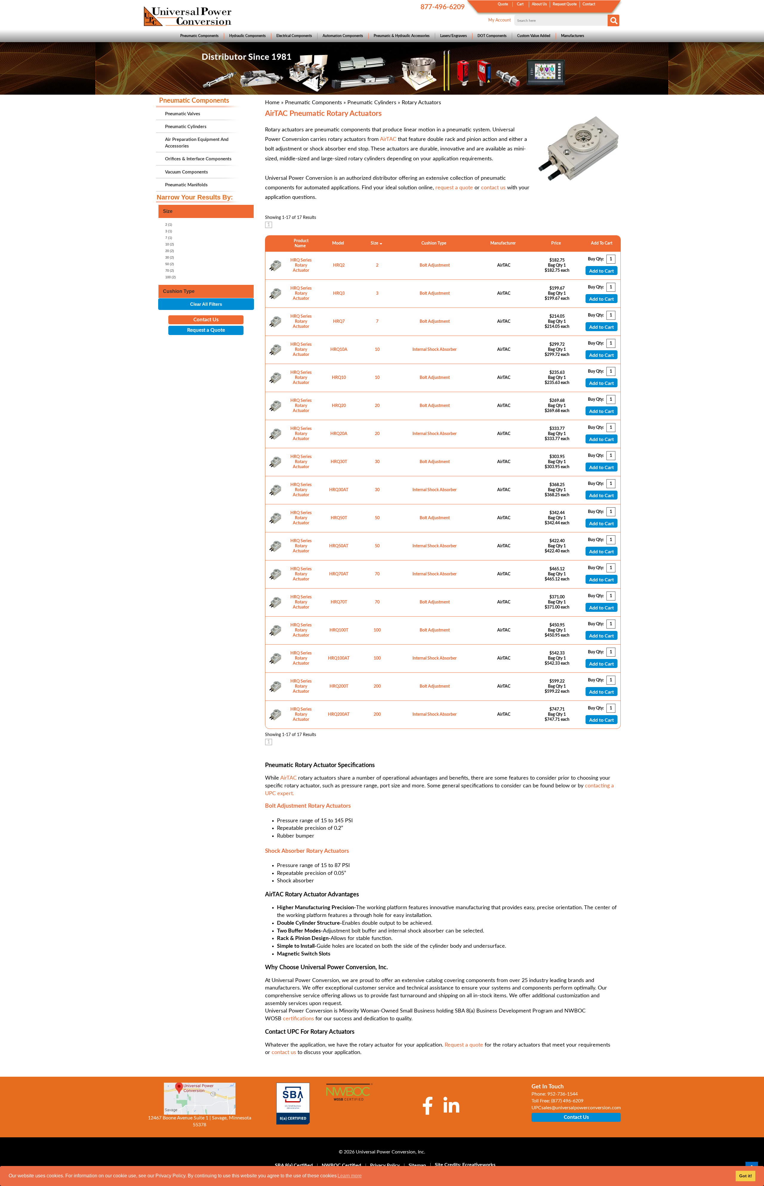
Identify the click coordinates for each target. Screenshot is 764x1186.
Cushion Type (434, 243)
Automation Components (343, 36)
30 (377, 462)
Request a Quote (206, 330)
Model (339, 243)
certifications (298, 1018)
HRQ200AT (338, 714)
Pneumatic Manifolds (186, 185)
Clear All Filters (206, 304)
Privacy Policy (385, 1165)
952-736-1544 (562, 1094)
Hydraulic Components (247, 36)
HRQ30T (339, 462)
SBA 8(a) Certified (294, 1165)
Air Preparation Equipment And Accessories (197, 142)
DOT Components (492, 36)
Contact (589, 4)
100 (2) (170, 277)
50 (377, 518)
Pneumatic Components (199, 36)
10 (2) (169, 244)
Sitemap (417, 1165)
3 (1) (168, 231)
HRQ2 (339, 265)
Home (272, 102)
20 (377, 406)
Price (557, 243)
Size (374, 243)
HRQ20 (339, 406)
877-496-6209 (442, 7)
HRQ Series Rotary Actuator (301, 265)
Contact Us (205, 319)
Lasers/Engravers (453, 36)
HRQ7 (339, 321)
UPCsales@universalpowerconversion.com (576, 1107)
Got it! (745, 1175)
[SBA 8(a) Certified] (293, 1103)
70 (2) (169, 270)
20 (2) (169, 251)
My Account (499, 20)
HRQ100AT (338, 658)
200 (377, 686)
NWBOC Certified (341, 1165)
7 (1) (168, 237)
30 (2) (169, 257)
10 (377, 350)
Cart (520, 4)
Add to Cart (601, 271)
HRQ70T (339, 602)
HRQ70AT (338, 574)
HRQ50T (339, 518)
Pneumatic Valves (182, 114)
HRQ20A (338, 434)
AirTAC (388, 139)
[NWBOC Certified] (349, 1096)
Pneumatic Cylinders (371, 102)
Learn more (350, 1175)
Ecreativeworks (478, 1164)
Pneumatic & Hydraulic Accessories (401, 36)
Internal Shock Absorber (434, 350)
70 (377, 574)
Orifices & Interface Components (198, 159)
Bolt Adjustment (435, 265)
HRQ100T (338, 630)
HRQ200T (338, 686)
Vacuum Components (186, 172)
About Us (539, 4)
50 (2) (169, 264)
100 (377, 630)
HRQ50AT (338, 546)
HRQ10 (339, 378)
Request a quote (464, 1045)
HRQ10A (338, 350)
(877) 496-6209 (567, 1101)
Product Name (301, 243)
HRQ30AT (338, 490)
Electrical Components (294, 36)
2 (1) (168, 224)
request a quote (454, 188)
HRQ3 (339, 293)
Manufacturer (503, 243)
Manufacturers (572, 36)
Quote (503, 4)
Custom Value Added (533, 36)
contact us (493, 188)
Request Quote (565, 4)
